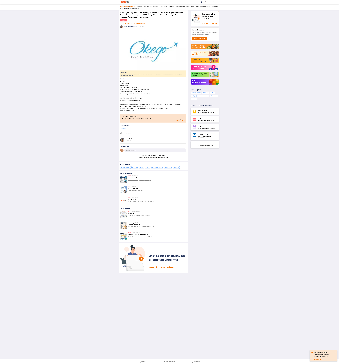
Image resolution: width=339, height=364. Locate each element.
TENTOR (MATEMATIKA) (135, 224)
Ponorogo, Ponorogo (144, 215)
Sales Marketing (133, 178)
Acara (200, 126)
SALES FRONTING (133, 189)
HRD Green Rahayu (133, 180)
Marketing (131, 213)
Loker (127, 6)
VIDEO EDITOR (132, 199)
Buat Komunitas (199, 38)
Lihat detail (317, 359)
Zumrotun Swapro (133, 215)
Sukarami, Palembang (148, 226)
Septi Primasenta (132, 190)
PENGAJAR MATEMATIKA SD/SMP (138, 235)
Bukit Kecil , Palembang (148, 237)
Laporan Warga (203, 134)
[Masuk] (133, 258)
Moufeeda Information (134, 226)
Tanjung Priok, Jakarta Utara (146, 201)
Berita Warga (202, 110)
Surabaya (132, 6)
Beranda (122, 6)
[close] (335, 352)
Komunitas (201, 144)
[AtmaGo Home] (125, 2)
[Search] (201, 2)
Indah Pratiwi (127, 26)
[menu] (218, 2)
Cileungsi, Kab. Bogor (145, 180)
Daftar (213, 2)
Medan (141, 190)
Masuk (207, 2)
